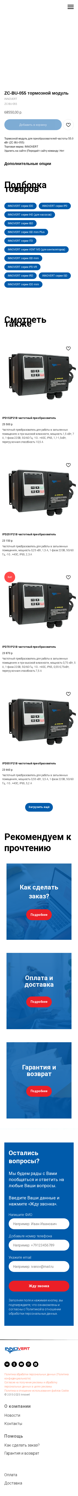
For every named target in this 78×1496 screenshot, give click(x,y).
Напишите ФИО (20, 1205)
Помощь (13, 1416)
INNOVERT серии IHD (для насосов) (30, 214)
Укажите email (20, 1248)
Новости (12, 1395)
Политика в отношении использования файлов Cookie (36, 1371)
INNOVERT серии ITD (20, 240)
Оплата (10, 1455)
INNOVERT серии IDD (20, 205)
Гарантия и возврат (21, 1433)
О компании (17, 1386)
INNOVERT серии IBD (20, 223)
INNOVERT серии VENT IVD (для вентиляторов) (36, 249)
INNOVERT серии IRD (20, 275)
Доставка (13, 1463)
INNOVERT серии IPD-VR (22, 267)
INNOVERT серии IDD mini (23, 284)
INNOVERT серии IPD (54, 205)
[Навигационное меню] (71, 7)
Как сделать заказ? (22, 1425)
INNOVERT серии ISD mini (23, 258)
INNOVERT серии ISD (54, 275)
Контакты (13, 1404)
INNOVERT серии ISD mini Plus (26, 232)
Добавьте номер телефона (30, 1226)
